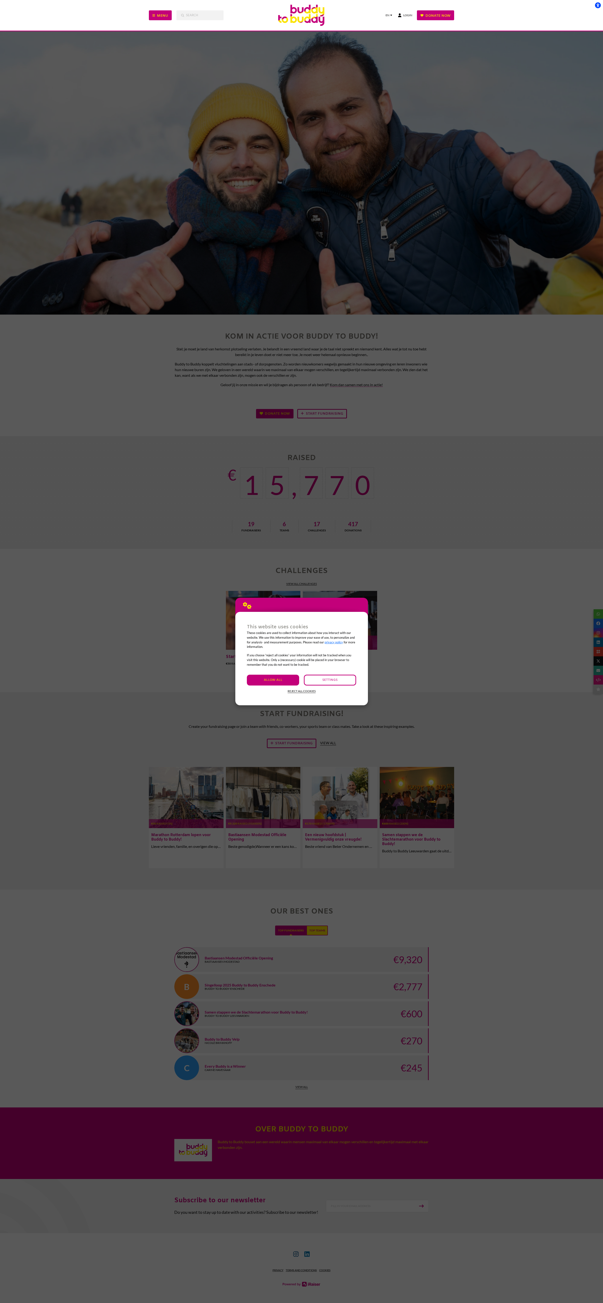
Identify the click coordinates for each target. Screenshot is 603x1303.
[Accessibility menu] (598, 5)
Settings (330, 680)
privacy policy (334, 642)
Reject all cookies (302, 691)
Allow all (273, 680)
